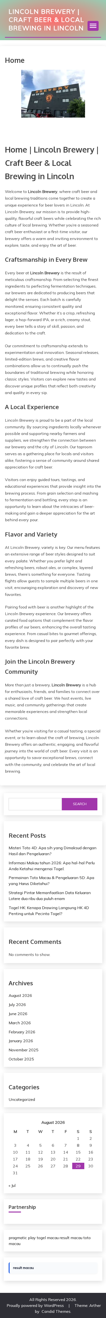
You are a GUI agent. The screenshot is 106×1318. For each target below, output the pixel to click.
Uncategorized (22, 1099)
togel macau (48, 1237)
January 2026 (21, 1040)
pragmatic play (22, 1237)
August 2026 (20, 995)
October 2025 (21, 1059)
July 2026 (17, 1004)
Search (80, 804)
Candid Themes (56, 1311)
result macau (71, 1237)
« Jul (12, 1185)
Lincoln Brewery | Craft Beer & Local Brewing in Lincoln (46, 19)
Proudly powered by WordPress (36, 1305)
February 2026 (22, 1031)
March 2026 (20, 1022)
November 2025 (23, 1049)
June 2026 (18, 1013)
